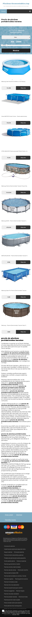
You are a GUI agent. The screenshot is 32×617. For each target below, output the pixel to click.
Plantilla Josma (10, 520)
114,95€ (9, 88)
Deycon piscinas (8, 552)
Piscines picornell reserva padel (12, 599)
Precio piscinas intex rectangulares (13, 605)
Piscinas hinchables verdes (10, 582)
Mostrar (16, 50)
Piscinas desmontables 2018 (11, 573)
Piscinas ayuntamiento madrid (12, 564)
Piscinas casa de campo (10, 570)
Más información (8, 610)
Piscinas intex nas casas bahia (11, 584)
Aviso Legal (9, 515)
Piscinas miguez (20, 590)
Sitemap (19, 515)
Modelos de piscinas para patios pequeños (15, 558)
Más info (23, 88)
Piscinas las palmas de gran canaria (13, 587)
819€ (8, 262)
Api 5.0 (13, 539)
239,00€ (8, 227)
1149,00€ (8, 192)
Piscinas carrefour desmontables (12, 567)
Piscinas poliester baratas (10, 596)
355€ (8, 332)
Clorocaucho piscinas (9, 546)
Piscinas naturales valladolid (11, 593)
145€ (8, 297)
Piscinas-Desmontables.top (16, 4)
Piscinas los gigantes (9, 590)
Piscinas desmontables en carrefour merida (15, 576)
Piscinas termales (23, 596)
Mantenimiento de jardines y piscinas (13, 555)
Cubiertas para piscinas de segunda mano (15, 549)
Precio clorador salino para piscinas (13, 602)
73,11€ (8, 157)
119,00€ (9, 123)
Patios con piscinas (21, 561)
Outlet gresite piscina (9, 561)
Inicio (3, 11)
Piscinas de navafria (23, 570)
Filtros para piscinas (19, 552)
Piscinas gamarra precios (21, 579)
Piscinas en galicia (8, 579)
